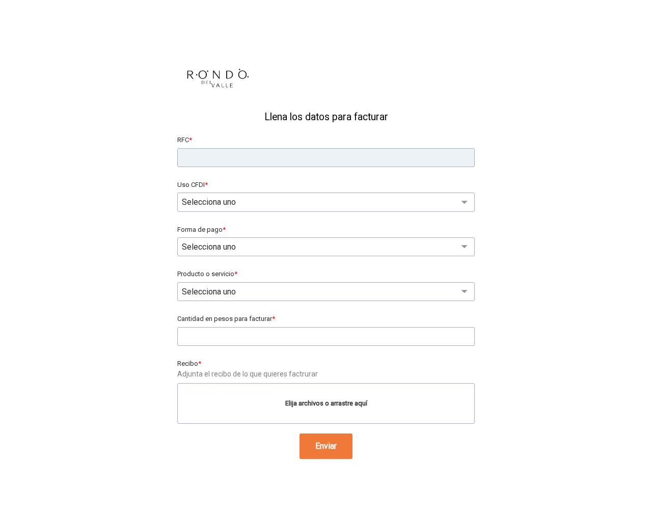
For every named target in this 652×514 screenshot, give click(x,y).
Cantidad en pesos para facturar (224, 318)
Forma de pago (200, 229)
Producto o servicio (205, 274)
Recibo (187, 363)
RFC (183, 140)
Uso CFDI (191, 184)
